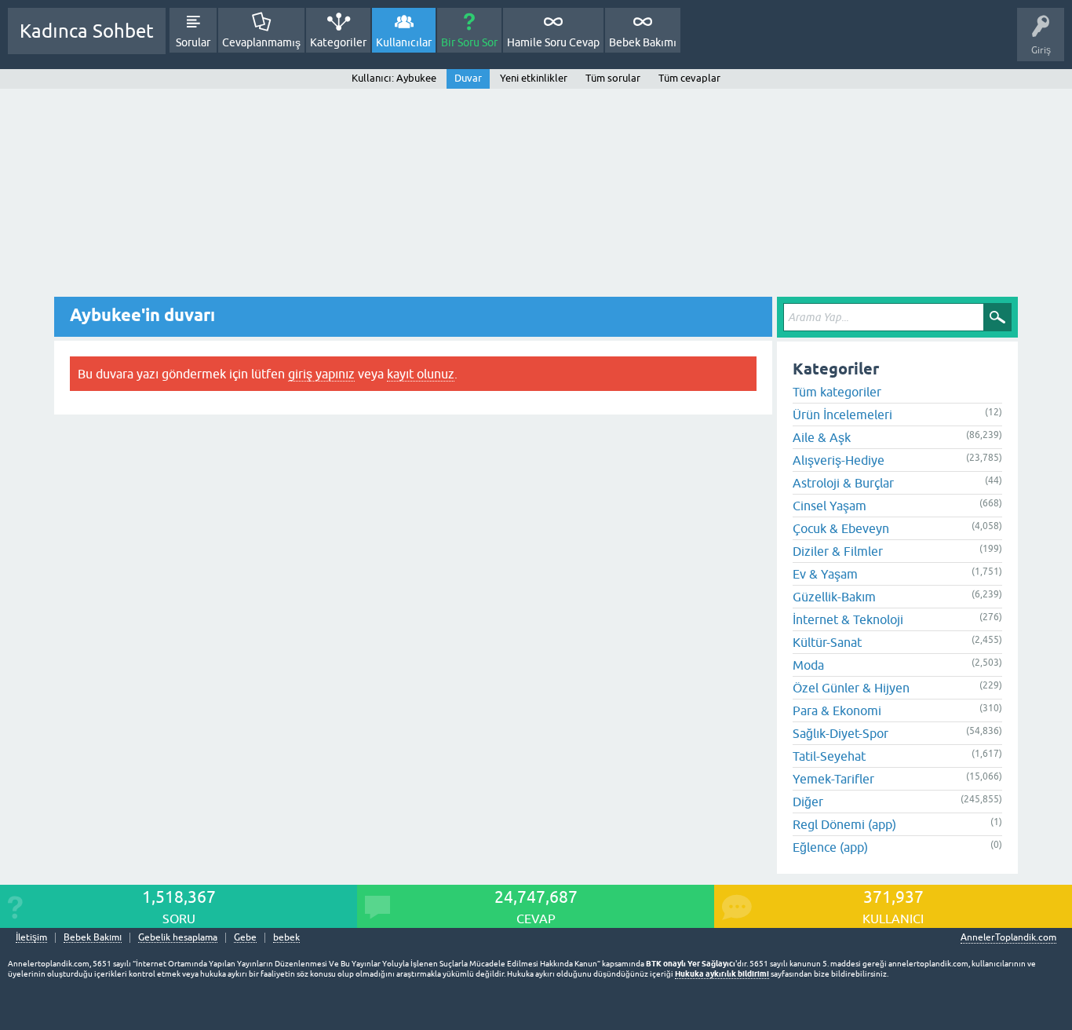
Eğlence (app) (830, 847)
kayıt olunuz (420, 374)
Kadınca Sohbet (87, 31)
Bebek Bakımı (642, 42)
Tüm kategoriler (837, 392)
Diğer (808, 801)
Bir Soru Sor (469, 42)
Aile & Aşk (822, 437)
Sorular (193, 42)
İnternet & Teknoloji (848, 619)
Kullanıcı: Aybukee (394, 78)
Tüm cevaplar (689, 78)
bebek (286, 938)
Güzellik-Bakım (834, 597)
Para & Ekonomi (837, 710)
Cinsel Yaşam (829, 506)
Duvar (468, 78)
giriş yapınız (321, 374)
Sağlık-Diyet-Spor (840, 733)
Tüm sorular (612, 78)
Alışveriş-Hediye (838, 460)
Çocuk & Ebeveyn (841, 528)
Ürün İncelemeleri (842, 414)
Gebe (245, 938)
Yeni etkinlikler (533, 78)
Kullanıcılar (404, 42)
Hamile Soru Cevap (553, 42)
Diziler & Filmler (838, 551)
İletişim (31, 938)
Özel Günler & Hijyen (851, 688)
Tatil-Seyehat (829, 756)
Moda (808, 665)
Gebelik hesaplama (177, 938)
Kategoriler (338, 42)
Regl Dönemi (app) (844, 824)
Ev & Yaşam (825, 574)
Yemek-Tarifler (833, 779)
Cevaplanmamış (261, 42)
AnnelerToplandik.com (1008, 937)
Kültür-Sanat (827, 642)
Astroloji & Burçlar (843, 483)
